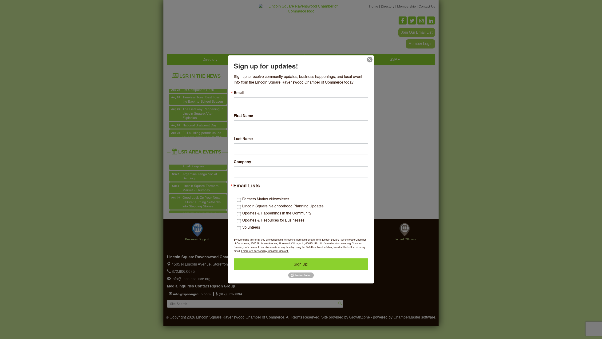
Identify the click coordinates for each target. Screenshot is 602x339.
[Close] (369, 59)
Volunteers (251, 227)
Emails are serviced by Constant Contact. (265, 251)
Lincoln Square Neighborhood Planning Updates (283, 206)
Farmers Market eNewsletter (265, 199)
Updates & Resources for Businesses (273, 220)
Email (239, 92)
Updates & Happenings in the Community (276, 213)
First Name (243, 115)
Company (242, 162)
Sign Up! (301, 264)
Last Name (243, 139)
